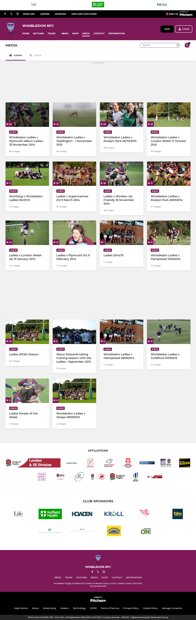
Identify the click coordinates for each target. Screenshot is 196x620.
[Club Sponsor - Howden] (82, 514)
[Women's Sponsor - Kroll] (162, 5)
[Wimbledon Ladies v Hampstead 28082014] (121, 332)
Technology (79, 608)
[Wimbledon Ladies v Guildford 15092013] (168, 332)
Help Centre (21, 608)
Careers (64, 608)
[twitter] (11, 14)
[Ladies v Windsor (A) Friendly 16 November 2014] (121, 174)
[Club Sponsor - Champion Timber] (114, 531)
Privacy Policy (131, 608)
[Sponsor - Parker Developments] (50, 531)
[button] (26, 34)
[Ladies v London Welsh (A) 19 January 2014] (27, 233)
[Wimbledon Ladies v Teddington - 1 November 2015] (74, 114)
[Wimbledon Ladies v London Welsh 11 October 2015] (168, 114)
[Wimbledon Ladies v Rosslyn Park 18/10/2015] (121, 114)
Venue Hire (29, 14)
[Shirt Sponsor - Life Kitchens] (33, 5)
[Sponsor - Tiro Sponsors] (177, 514)
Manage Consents (172, 608)
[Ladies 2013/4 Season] (27, 332)
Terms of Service (110, 608)
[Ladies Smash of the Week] (27, 391)
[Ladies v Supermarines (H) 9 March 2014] (74, 174)
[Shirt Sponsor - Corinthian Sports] (146, 514)
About (35, 608)
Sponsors (60, 14)
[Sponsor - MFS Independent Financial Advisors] (82, 531)
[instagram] (17, 14)
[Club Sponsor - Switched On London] (146, 531)
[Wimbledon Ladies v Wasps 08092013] (74, 391)
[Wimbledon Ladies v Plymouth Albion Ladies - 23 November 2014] (27, 114)
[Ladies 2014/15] (121, 233)
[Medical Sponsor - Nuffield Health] (98, 5)
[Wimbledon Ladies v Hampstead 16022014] (168, 233)
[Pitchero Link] (186, 15)
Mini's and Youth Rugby (84, 14)
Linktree (44, 14)
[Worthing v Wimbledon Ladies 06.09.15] (27, 174)
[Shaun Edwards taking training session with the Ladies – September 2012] (74, 332)
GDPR (93, 608)
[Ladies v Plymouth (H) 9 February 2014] (74, 233)
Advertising (49, 608)
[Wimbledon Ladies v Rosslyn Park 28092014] (168, 174)
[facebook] (5, 14)
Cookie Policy (150, 608)
